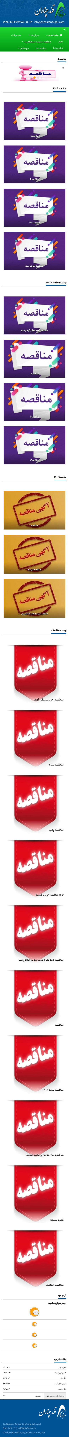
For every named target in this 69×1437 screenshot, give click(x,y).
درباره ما (35, 35)
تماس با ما (58, 48)
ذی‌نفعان (24, 48)
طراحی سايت (40, 1432)
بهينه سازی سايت (26, 1432)
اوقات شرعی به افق (55, 1395)
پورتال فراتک (8, 1432)
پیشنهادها (41, 48)
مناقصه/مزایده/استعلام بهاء (37, 41)
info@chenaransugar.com (49, 22)
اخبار (60, 41)
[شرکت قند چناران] (50, 10)
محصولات (16, 35)
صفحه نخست (52, 35)
